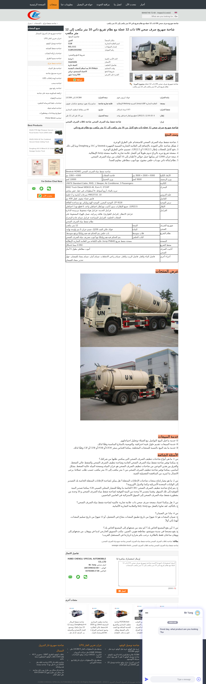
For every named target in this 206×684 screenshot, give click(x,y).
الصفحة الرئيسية (37, 4)
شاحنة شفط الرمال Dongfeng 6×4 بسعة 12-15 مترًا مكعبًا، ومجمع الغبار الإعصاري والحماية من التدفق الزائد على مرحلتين (76, 628)
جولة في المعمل (84, 4)
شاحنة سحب (56, 83)
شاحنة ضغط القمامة (53, 48)
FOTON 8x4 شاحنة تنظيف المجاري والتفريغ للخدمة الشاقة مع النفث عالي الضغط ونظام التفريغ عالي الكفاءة (122, 627)
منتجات (53, 4)
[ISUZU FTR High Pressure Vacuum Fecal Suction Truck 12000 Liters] (59, 132)
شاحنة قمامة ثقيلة (54, 108)
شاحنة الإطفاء (55, 98)
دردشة (79, 80)
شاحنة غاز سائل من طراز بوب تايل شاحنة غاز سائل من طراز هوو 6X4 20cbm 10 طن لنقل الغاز (48, 672)
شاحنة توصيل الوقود (53, 43)
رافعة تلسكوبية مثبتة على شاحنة (49, 93)
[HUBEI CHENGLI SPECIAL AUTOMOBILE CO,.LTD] (34, 15)
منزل (30, 23)
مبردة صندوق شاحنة (53, 73)
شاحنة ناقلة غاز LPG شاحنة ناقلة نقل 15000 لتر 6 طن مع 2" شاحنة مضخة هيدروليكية (50, 664)
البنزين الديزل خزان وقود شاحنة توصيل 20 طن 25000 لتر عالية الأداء (123, 663)
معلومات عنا (67, 4)
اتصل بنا (117, 4)
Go (176, 16)
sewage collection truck (121, 545)
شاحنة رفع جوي (55, 88)
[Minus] (146, 613)
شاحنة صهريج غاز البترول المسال (48, 33)
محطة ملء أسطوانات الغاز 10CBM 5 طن (85, 649)
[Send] (146, 679)
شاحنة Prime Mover (53, 118)
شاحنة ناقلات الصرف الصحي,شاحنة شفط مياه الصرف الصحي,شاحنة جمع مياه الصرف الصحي (137, 541)
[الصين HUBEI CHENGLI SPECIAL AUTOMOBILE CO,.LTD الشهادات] (37, 167)
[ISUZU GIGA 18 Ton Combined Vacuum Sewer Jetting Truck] (59, 141)
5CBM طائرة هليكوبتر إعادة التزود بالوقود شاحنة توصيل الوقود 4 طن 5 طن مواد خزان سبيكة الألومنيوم (123, 657)
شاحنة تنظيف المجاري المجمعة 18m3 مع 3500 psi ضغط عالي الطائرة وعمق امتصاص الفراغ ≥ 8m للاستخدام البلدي (99, 627)
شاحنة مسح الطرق (54, 58)
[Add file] (199, 679)
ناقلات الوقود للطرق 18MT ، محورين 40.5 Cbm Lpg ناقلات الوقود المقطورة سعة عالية (48, 656)
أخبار (142, 4)
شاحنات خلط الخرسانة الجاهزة (49, 103)
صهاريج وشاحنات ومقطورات (50, 113)
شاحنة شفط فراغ (49, 23)
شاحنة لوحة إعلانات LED (52, 78)
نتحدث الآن (131, 4)
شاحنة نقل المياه (54, 68)
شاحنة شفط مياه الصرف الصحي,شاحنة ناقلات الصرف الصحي (155, 545)
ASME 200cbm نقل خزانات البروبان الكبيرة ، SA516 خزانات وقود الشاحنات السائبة (86, 654)
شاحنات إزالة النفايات (53, 53)
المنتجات (37, 23)
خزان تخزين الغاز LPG (52, 38)
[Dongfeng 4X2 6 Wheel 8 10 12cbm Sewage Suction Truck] (59, 151)
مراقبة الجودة (103, 4)
